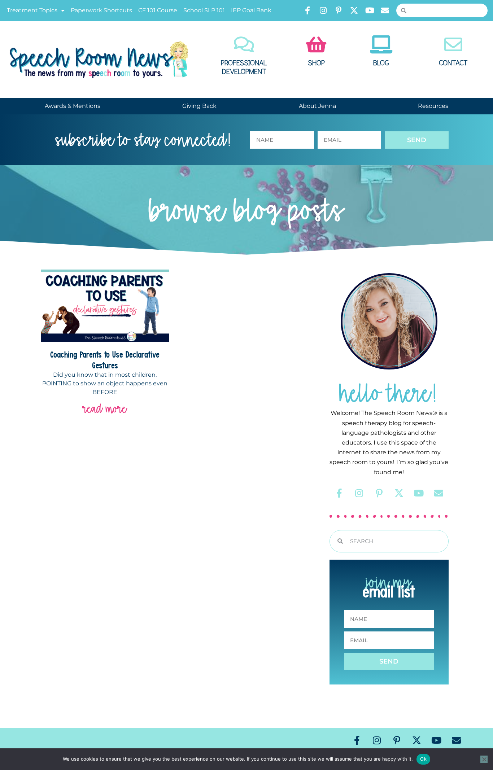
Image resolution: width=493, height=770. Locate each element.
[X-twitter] (354, 10)
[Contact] (453, 44)
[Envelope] (385, 10)
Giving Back (199, 105)
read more (105, 408)
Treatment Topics (32, 10)
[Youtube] (370, 10)
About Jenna (317, 105)
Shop (316, 63)
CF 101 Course (157, 10)
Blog (381, 63)
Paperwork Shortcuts (101, 10)
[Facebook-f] (307, 10)
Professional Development (244, 67)
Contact (453, 63)
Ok (423, 759)
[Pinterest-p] (339, 10)
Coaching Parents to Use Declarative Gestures (105, 360)
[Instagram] (323, 10)
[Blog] (381, 44)
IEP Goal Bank (251, 10)
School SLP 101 (204, 10)
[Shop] (316, 44)
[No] (484, 759)
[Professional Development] (244, 44)
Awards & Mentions (72, 105)
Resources (433, 105)
